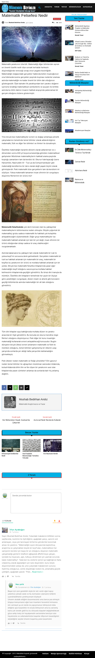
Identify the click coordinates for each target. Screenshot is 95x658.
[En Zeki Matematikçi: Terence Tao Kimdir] (69, 150)
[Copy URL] (26, 387)
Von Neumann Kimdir (50, 454)
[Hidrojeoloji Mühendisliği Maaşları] (69, 91)
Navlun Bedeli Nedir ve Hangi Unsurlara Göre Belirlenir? (82, 75)
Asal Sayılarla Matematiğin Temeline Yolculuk (31, 456)
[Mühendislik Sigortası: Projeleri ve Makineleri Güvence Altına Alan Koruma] (69, 27)
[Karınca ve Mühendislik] (69, 180)
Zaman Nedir (80, 162)
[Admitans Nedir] (69, 171)
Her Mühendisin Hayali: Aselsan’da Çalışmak (16, 421)
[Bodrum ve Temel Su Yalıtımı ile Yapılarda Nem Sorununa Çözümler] (69, 58)
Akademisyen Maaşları (82, 130)
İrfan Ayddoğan (35, 587)
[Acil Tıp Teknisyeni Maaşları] (69, 121)
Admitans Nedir (81, 170)
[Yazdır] (21, 387)
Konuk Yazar (79, 35)
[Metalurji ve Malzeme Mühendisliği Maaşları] (69, 111)
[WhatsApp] (15, 387)
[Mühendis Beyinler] (18, 8)
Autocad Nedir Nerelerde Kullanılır (47, 420)
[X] (9, 387)
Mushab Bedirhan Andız (17, 22)
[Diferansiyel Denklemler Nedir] (11, 445)
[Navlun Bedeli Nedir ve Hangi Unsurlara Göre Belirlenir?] (69, 73)
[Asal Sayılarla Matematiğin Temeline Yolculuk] (32, 445)
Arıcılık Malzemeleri (79, 14)
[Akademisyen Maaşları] (69, 131)
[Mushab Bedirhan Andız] (3, 22)
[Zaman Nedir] (69, 162)
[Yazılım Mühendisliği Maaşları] (69, 101)
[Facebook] (4, 387)
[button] (39, 8)
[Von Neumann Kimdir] (52, 445)
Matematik (57, 19)
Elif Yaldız (78, 51)
